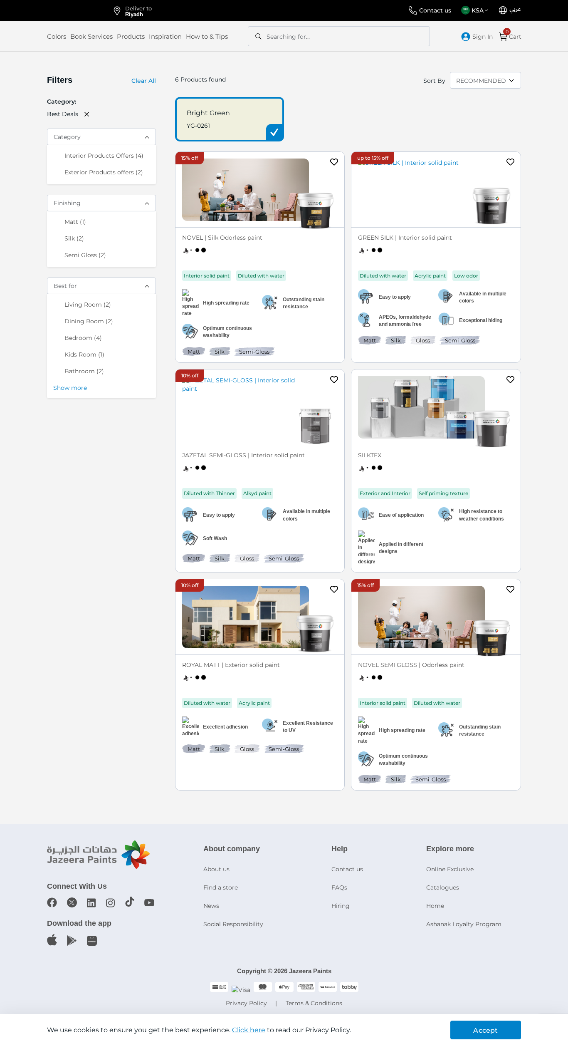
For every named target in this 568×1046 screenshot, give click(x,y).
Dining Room (88, 321)
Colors (56, 36)
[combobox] (339, 36)
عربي (515, 9)
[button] (476, 10)
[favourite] (334, 163)
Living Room (87, 304)
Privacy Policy (246, 1003)
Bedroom (83, 338)
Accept (485, 1030)
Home (435, 906)
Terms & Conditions (314, 1003)
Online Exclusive (450, 869)
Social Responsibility (233, 924)
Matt (75, 222)
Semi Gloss (85, 255)
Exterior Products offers (103, 172)
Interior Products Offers (103, 155)
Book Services (91, 36)
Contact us (435, 10)
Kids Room (84, 354)
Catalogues (442, 887)
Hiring (340, 906)
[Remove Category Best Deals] (86, 114)
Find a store (220, 887)
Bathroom (84, 371)
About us (216, 869)
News (211, 906)
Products (131, 36)
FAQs (339, 887)
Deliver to (138, 11)
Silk (74, 238)
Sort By (434, 80)
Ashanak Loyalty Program (463, 924)
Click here (248, 1030)
